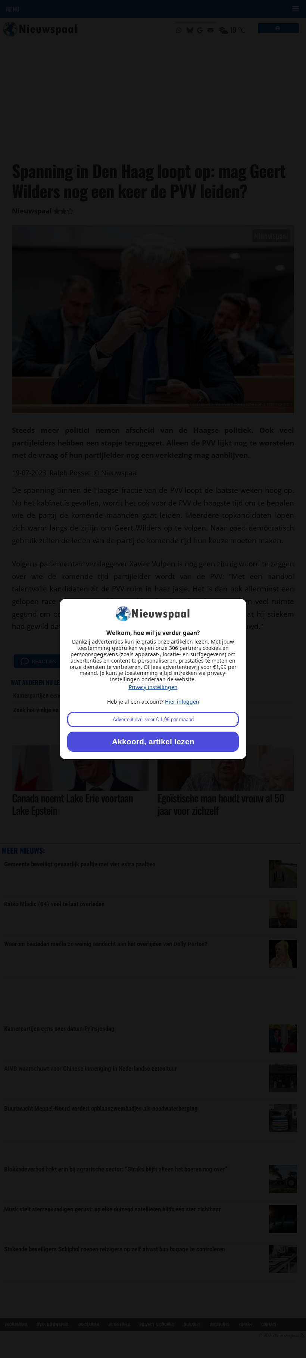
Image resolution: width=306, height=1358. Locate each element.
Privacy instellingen (153, 687)
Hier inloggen (182, 701)
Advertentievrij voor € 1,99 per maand (153, 719)
